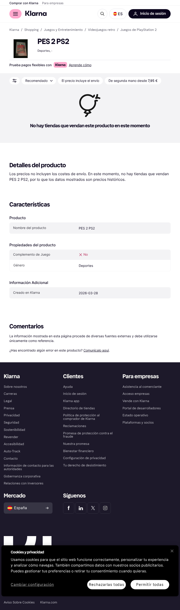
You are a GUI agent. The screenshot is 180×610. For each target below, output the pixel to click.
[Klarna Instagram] (105, 508)
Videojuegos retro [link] (101, 30)
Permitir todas (149, 584)
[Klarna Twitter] (93, 508)
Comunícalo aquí (96, 350)
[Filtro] (14, 80)
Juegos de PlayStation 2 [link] (138, 30)
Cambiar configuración (32, 584)
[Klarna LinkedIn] (80, 508)
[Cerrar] (172, 551)
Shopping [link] (31, 30)
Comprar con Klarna (23, 3)
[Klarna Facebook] (68, 508)
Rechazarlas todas (106, 584)
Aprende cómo (80, 65)
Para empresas (53, 3)
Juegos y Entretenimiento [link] (63, 30)
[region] (90, 570)
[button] (118, 14)
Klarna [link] (14, 30)
